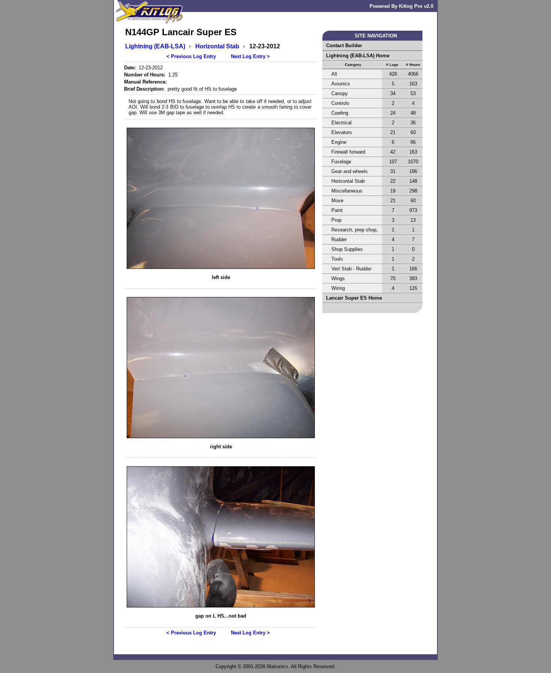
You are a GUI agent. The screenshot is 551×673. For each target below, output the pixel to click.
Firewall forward (348, 152)
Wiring (338, 288)
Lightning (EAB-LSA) (155, 46)
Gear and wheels (349, 171)
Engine (338, 142)
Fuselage (341, 161)
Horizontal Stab (217, 46)
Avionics (340, 84)
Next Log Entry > (250, 56)
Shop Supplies (347, 249)
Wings (338, 278)
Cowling (339, 113)
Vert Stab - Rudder (351, 269)
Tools (337, 259)
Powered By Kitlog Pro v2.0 (401, 6)
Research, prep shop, (354, 230)
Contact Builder (344, 45)
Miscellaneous (346, 191)
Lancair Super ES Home (354, 298)
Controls (340, 103)
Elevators (341, 132)
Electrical (341, 122)
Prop (336, 220)
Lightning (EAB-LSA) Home (357, 55)
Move (337, 200)
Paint (337, 210)
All (334, 74)
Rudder (339, 239)
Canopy (339, 93)
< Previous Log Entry (191, 56)
